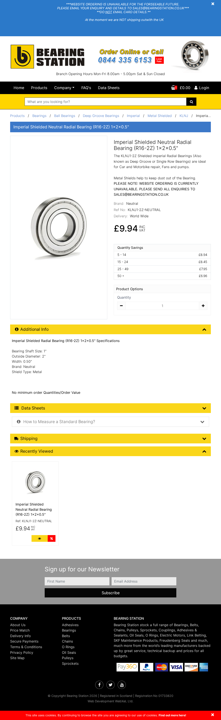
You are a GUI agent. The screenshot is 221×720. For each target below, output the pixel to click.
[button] (32, 618)
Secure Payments (24, 641)
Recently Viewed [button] (36, 451)
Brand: (119, 203)
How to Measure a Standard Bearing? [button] (58, 421)
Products (39, 87)
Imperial (134, 115)
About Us (17, 625)
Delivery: (121, 216)
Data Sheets (109, 87)
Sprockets (70, 663)
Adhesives (70, 625)
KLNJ (184, 115)
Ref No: (120, 210)
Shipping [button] (29, 438)
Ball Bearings (64, 115)
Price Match (20, 630)
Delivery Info (20, 636)
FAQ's (86, 87)
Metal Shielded (160, 115)
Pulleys (67, 658)
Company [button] (62, 87)
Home (19, 87)
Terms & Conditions (26, 647)
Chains (67, 641)
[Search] (191, 102)
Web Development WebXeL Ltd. (110, 701)
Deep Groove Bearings (101, 115)
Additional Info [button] (34, 329)
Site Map (17, 658)
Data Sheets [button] (32, 408)
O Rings (68, 647)
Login (204, 87)
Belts (66, 636)
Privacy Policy (21, 652)
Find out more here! (172, 715)
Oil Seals (69, 652)
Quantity (124, 297)
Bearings (39, 115)
